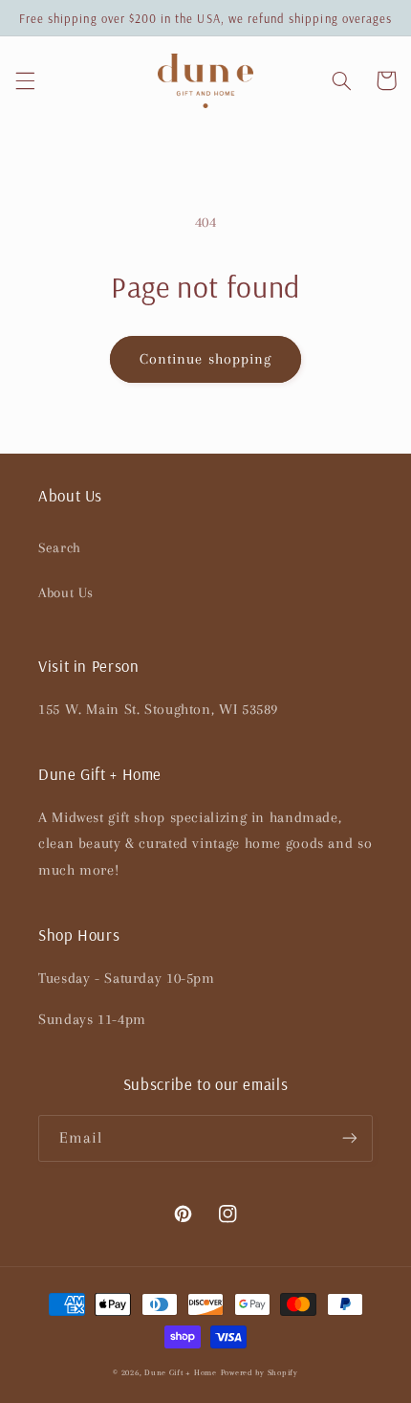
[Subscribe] (350, 1138)
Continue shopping (205, 358)
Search (59, 547)
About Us (66, 592)
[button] (25, 80)
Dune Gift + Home (180, 1372)
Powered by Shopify (259, 1372)
